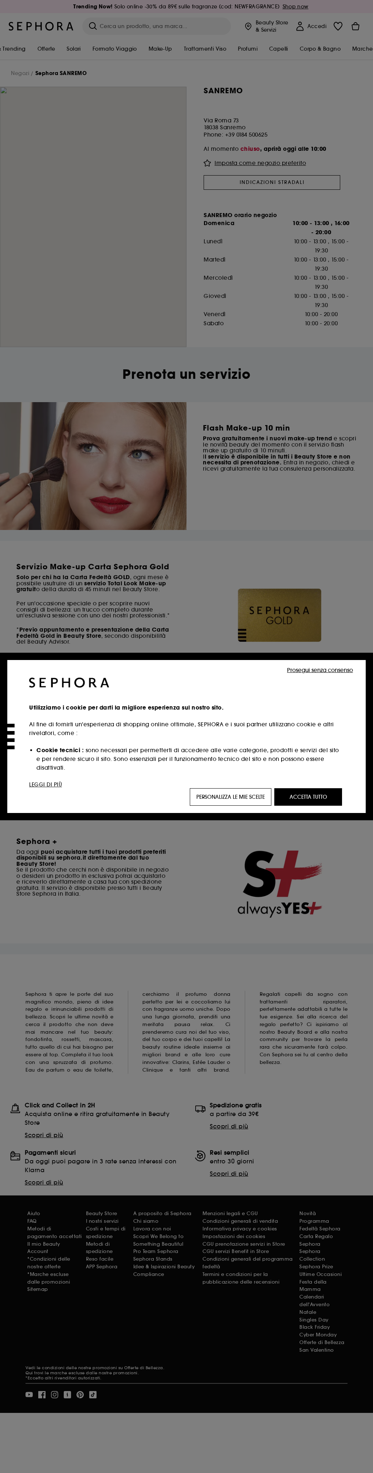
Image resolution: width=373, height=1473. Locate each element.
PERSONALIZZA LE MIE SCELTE (230, 797)
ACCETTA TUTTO (308, 797)
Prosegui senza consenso (320, 670)
